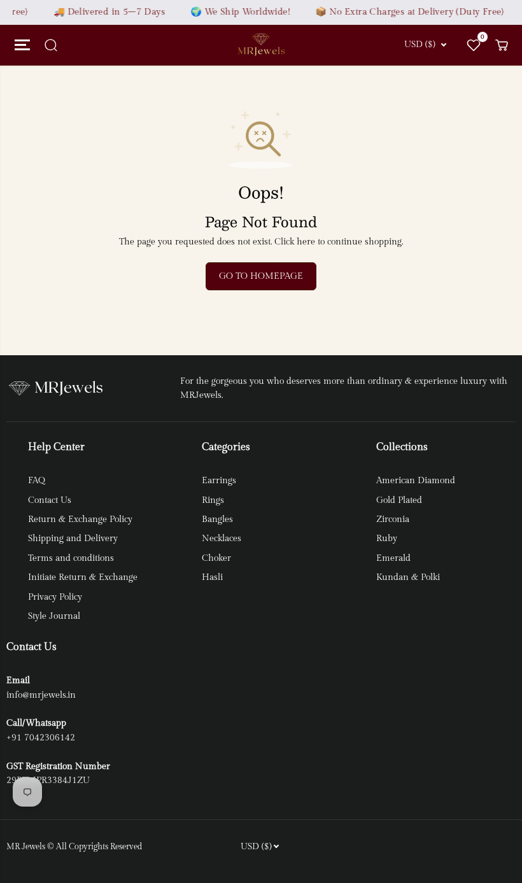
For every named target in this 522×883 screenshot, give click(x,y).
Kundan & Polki (408, 577)
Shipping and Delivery (73, 538)
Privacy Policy (55, 597)
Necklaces (221, 538)
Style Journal (54, 616)
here (306, 242)
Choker (216, 558)
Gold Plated (399, 500)
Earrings (219, 481)
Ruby (386, 538)
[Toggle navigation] (20, 45)
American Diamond (415, 481)
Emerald (393, 558)
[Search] (51, 45)
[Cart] (502, 45)
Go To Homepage (261, 276)
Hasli (212, 577)
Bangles (217, 519)
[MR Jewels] (261, 45)
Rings (213, 500)
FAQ (36, 481)
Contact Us (49, 500)
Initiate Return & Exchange (83, 577)
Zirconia (392, 519)
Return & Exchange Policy (80, 519)
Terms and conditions (71, 558)
